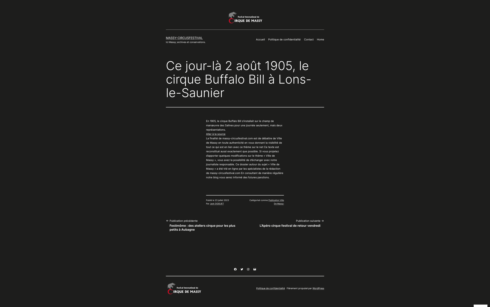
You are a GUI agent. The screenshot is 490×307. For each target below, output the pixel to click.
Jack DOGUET (217, 203)
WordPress (318, 288)
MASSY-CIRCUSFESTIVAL (184, 38)
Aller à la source (215, 134)
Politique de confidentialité (284, 39)
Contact (309, 39)
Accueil (260, 39)
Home (320, 39)
